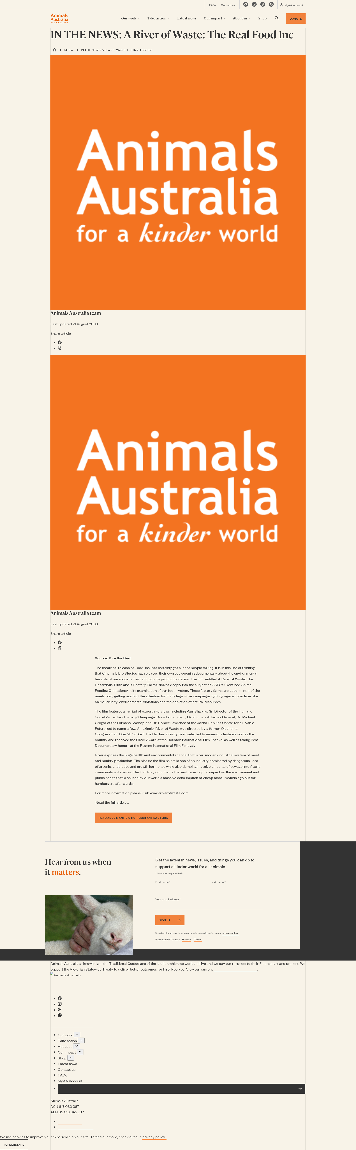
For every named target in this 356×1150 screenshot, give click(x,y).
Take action (157, 18)
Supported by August (75, 1127)
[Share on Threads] (60, 348)
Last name (225, 882)
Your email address (175, 899)
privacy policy (230, 933)
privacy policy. (154, 1136)
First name (170, 882)
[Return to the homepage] (59, 18)
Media (68, 50)
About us (240, 18)
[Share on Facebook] (60, 342)
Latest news (187, 18)
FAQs (212, 5)
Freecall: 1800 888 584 (73, 1025)
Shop (262, 18)
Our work (129, 18)
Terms (198, 939)
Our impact (213, 18)
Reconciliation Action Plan (235, 969)
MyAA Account (70, 1080)
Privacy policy (69, 1121)
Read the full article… (112, 802)
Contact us (228, 5)
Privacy (186, 939)
